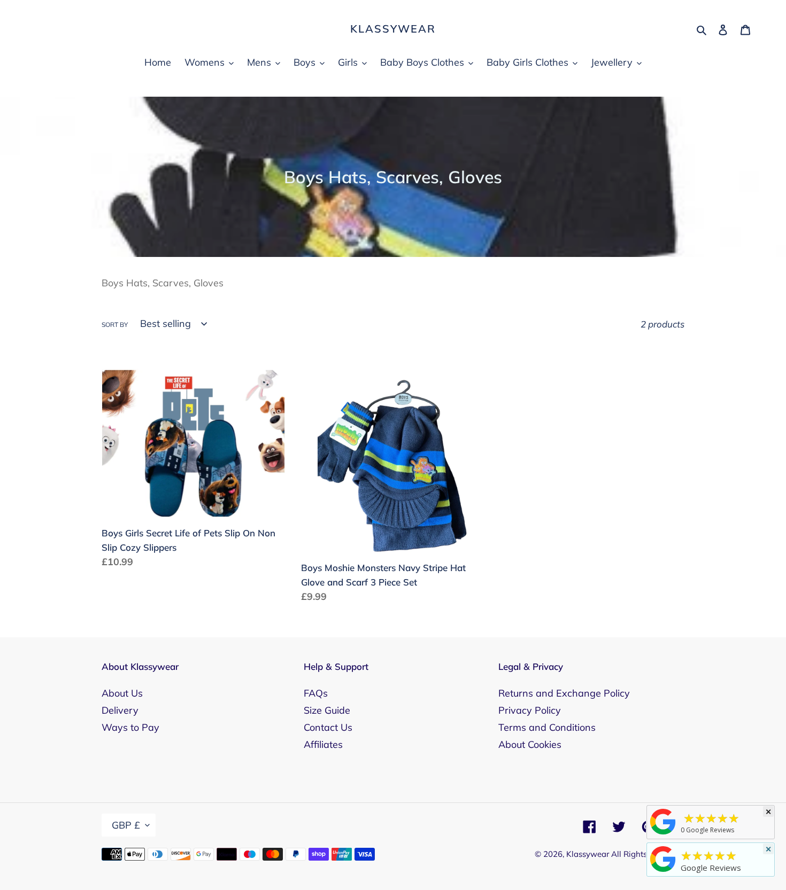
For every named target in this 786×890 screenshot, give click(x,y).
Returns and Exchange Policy (564, 693)
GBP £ (126, 825)
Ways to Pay (130, 727)
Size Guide (327, 710)
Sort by (115, 325)
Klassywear (393, 28)
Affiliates (323, 744)
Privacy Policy (529, 710)
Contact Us (328, 727)
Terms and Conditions (547, 727)
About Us (122, 693)
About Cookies (529, 744)
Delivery (120, 710)
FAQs (316, 693)
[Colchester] (663, 833)
